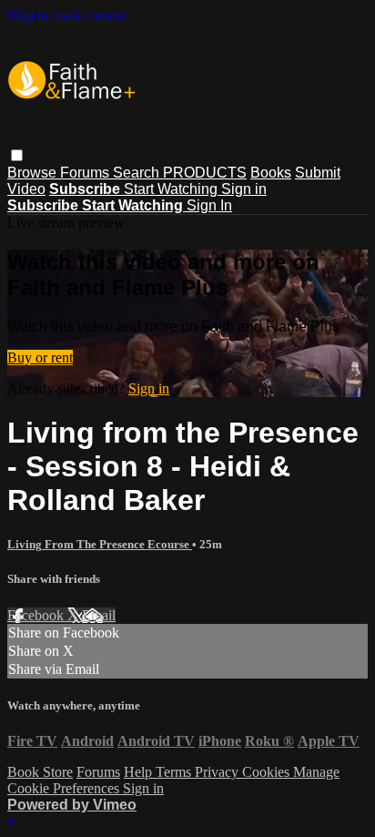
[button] (17, 155)
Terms (175, 772)
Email (99, 615)
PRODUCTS (205, 172)
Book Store (40, 772)
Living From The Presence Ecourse (99, 544)
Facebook (37, 615)
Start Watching (172, 189)
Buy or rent (40, 357)
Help (140, 772)
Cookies (267, 772)
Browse (33, 172)
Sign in (244, 189)
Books (270, 172)
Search (138, 172)
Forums (86, 172)
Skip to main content (66, 15)
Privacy (218, 772)
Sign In (209, 205)
